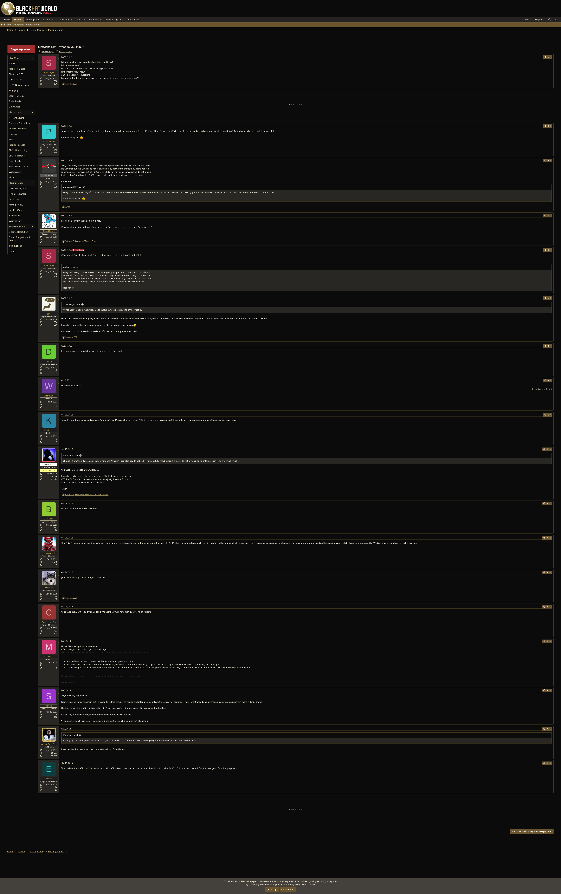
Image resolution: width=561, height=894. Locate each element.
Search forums (33, 24)
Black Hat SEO (16, 74)
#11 (549, 503)
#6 (549, 298)
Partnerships (134, 19)
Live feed (6, 24)
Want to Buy (15, 221)
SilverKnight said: (71, 304)
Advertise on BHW (296, 104)
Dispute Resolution (18, 231)
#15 (549, 641)
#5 (549, 250)
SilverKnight (47, 51)
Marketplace (32, 19)
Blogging (13, 90)
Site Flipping (15, 215)
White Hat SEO (16, 79)
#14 (549, 606)
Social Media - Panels (19, 166)
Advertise (48, 19)
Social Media (15, 101)
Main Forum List (17, 68)
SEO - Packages (17, 155)
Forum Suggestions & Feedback (19, 239)
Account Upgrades (114, 19)
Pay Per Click (15, 210)
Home (6, 19)
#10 (549, 449)
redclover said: (70, 267)
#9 (549, 415)
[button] (72, 19)
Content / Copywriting (20, 123)
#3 (549, 160)
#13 (549, 572)
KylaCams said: (70, 455)
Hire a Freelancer (17, 193)
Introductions (15, 245)
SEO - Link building (18, 150)
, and (81, 241)
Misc (11, 139)
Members (93, 19)
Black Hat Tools (17, 95)
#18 (549, 763)
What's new (63, 19)
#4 (549, 215)
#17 (549, 729)
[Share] (545, 57)
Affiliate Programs (18, 188)
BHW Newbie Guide (19, 85)
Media (79, 19)
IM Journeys (14, 199)
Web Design (15, 172)
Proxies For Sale (17, 144)
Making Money (16, 204)
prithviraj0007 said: (72, 187)
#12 (549, 538)
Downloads (14, 106)
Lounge (12, 251)
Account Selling (16, 117)
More (11, 177)
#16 (549, 690)
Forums (18, 19)
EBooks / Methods (18, 128)
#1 (549, 57)
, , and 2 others (86, 494)
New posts (18, 24)
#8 (549, 380)
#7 (549, 346)
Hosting (13, 134)
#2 (549, 126)
